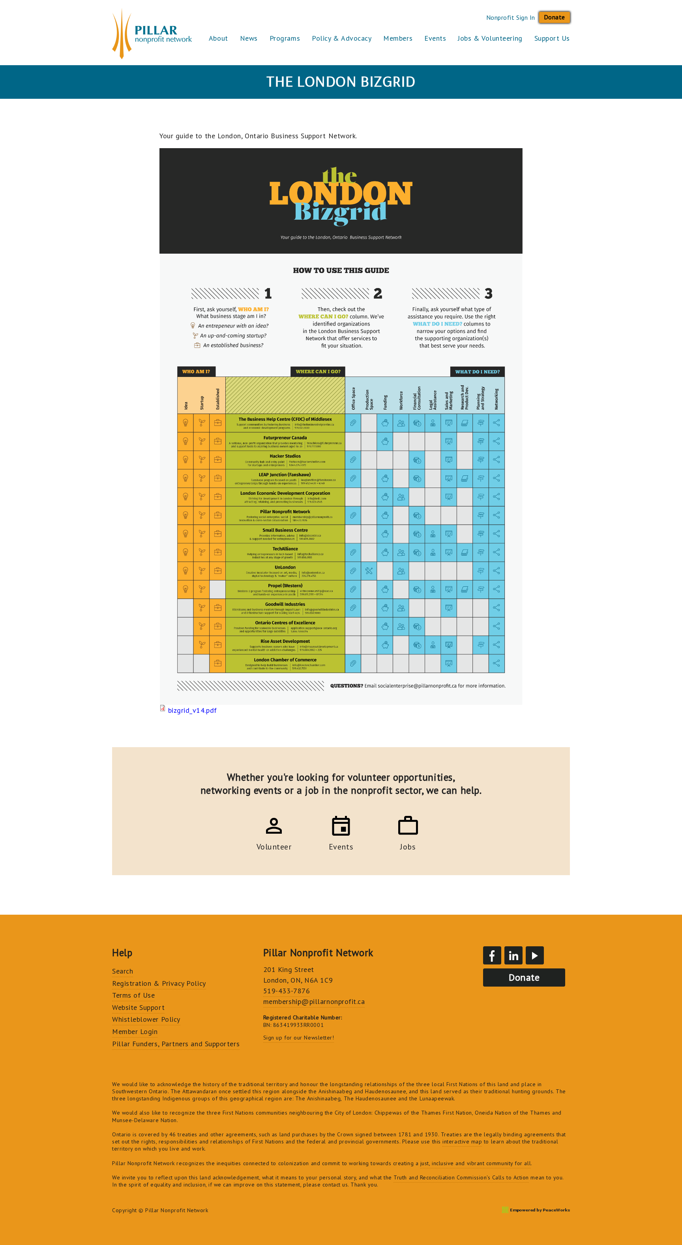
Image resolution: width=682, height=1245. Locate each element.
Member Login (134, 1031)
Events (435, 38)
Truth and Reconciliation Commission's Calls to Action (461, 1177)
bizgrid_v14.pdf (192, 710)
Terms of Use (133, 995)
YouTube (535, 955)
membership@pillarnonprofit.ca (314, 1001)
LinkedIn (513, 955)
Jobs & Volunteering (490, 38)
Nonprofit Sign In (510, 17)
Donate (554, 17)
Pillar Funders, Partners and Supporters (176, 1043)
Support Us (552, 38)
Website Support (138, 1007)
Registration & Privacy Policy (159, 983)
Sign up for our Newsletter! (298, 1037)
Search (122, 971)
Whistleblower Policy (146, 1019)
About (218, 38)
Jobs (408, 845)
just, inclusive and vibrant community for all (475, 1163)
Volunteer (274, 845)
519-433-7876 (286, 990)
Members (397, 38)
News (249, 38)
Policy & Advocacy (341, 38)
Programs (285, 38)
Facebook (492, 955)
